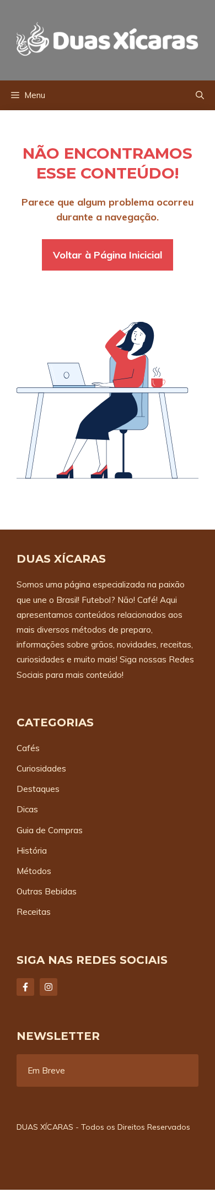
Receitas (34, 912)
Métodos (34, 871)
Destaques (38, 789)
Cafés (28, 748)
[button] (200, 95)
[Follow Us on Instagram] (48, 987)
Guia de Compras (50, 830)
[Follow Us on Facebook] (25, 987)
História (32, 850)
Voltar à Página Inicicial (107, 255)
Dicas (27, 809)
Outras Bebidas (47, 891)
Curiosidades (41, 768)
